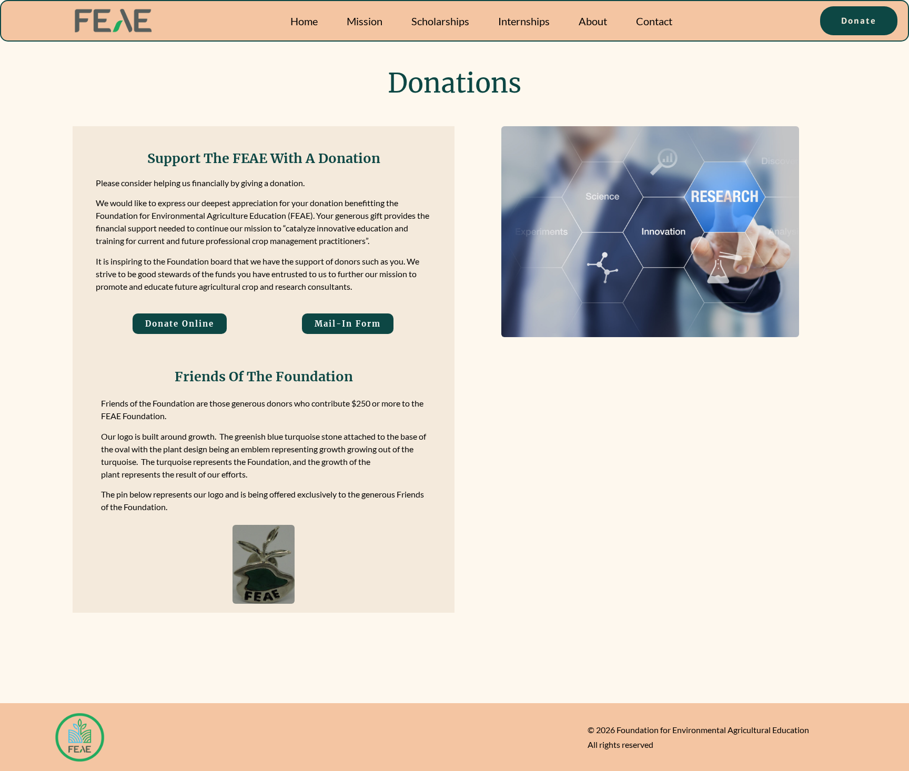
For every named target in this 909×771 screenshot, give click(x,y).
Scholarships (440, 21)
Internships (524, 21)
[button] (180, 323)
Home (304, 21)
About (593, 21)
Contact (654, 21)
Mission (364, 21)
